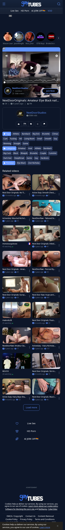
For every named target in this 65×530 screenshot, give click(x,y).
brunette (46, 133)
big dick (36, 133)
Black (15, 153)
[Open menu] (4, 4)
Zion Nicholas (34, 163)
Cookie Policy (12, 519)
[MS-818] (16, 365)
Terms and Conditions (45, 519)
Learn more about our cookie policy (43, 506)
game (25, 143)
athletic (16, 133)
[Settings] (56, 55)
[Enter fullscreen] (56, 75)
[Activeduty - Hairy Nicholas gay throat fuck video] (46, 339)
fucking (13, 138)
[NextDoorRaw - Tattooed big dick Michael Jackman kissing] (46, 212)
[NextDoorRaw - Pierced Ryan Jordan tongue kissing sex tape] (46, 263)
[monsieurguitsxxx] (16, 237)
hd (20, 138)
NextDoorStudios (20, 88)
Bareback (48, 148)
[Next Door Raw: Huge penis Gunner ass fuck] (46, 288)
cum (5, 138)
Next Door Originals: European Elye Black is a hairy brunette (14, 295)
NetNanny (43, 509)
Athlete (38, 148)
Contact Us (30, 516)
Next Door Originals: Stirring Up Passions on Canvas (43, 371)
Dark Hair (7, 158)
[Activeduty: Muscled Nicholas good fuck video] (16, 212)
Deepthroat (19, 158)
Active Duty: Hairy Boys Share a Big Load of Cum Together (14, 397)
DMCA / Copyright (15, 516)
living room (29, 138)
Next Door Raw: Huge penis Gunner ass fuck (43, 295)
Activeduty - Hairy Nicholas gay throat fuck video (44, 346)
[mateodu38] (16, 314)
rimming (7, 143)
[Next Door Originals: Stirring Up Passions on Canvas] (46, 365)
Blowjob (24, 153)
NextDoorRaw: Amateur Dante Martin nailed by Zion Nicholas (14, 346)
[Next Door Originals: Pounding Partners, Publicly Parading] (46, 314)
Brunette (33, 153)
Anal (30, 148)
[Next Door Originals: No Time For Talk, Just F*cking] (16, 186)
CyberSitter (52, 509)
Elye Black (21, 163)
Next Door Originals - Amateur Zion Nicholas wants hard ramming (14, 269)
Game (29, 158)
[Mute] (7, 56)
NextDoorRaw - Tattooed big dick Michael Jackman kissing (44, 218)
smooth (48, 138)
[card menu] (29, 194)
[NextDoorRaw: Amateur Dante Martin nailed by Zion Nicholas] (16, 339)
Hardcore (45, 158)
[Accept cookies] (57, 526)
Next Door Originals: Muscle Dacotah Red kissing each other (43, 397)
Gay (36, 158)
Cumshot (52, 153)
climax (55, 133)
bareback (26, 133)
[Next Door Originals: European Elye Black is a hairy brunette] (16, 288)
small (39, 138)
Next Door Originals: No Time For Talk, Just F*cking (14, 193)
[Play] (31, 68)
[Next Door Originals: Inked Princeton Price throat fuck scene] (46, 237)
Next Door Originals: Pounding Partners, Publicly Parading (44, 320)
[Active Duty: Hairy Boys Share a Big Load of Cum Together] (16, 391)
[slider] (31, 82)
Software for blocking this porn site (20, 509)
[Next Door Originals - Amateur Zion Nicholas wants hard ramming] (16, 263)
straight (17, 143)
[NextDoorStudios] (7, 90)
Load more (31, 407)
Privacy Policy (26, 519)
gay (55, 138)
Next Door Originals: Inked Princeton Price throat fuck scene (44, 244)
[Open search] (59, 4)
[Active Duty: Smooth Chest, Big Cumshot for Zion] (46, 186)
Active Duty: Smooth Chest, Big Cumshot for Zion (44, 193)
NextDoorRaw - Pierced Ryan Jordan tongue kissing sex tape (44, 269)
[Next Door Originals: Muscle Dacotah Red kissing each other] (46, 391)
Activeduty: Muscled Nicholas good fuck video (14, 218)
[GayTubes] (31, 4)
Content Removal (46, 516)
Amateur (22, 148)
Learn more (45, 527)
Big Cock (7, 153)
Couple (43, 153)
